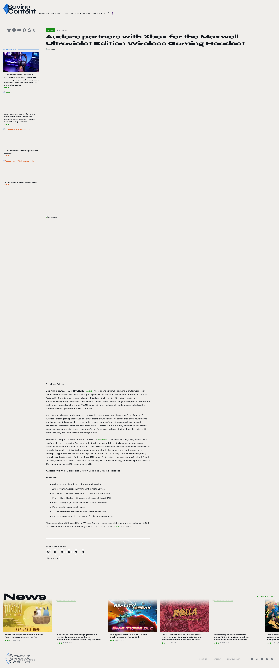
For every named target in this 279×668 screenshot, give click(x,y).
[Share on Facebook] (69, 552)
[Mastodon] (257, 659)
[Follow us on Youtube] (19, 30)
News (66, 13)
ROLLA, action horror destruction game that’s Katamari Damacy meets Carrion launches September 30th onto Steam (181, 637)
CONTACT (203, 659)
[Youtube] (262, 659)
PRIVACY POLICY (233, 659)
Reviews (44, 13)
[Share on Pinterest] (82, 552)
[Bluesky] (252, 659)
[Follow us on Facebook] (24, 30)
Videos (75, 13)
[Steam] (272, 659)
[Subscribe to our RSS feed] (34, 30)
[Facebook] (267, 659)
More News (265, 596)
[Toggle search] (108, 13)
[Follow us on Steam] (29, 30)
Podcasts (85, 13)
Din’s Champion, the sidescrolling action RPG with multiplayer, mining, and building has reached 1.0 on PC (231, 637)
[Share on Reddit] (75, 552)
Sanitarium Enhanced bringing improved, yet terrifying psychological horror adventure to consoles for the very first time (79, 637)
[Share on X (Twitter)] (62, 552)
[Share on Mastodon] (55, 552)
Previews (55, 13)
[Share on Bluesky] (48, 552)
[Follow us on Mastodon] (14, 30)
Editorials (99, 13)
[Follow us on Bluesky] (9, 30)
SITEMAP (217, 659)
